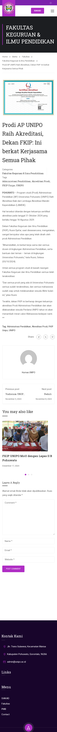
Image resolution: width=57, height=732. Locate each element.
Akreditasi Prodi (41, 181)
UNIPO (20, 185)
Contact (6, 714)
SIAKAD (37, 10)
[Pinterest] (52, 337)
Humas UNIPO (28, 372)
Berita (14, 57)
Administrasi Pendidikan (16, 181)
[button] (25, 474)
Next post (47, 389)
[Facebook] (38, 337)
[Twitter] (45, 337)
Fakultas (25, 57)
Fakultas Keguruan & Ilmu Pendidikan (18, 61)
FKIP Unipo (8, 185)
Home (5, 57)
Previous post (12, 389)
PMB (4, 709)
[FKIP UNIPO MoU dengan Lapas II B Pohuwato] (25, 436)
